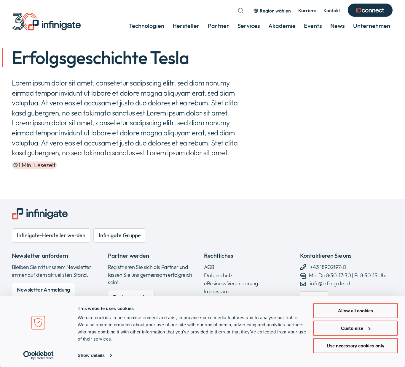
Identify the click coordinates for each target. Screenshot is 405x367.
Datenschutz (218, 275)
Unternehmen (371, 25)
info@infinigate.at (330, 283)
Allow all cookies (355, 310)
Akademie (282, 25)
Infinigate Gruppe (120, 235)
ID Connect (370, 10)
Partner (218, 25)
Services (248, 25)
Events (313, 25)
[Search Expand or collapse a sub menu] (240, 10)
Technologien (146, 25)
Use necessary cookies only (355, 345)
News (337, 25)
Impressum (216, 291)
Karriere (307, 10)
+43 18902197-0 (327, 267)
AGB (209, 267)
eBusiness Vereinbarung (231, 283)
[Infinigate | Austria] (46, 22)
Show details (91, 355)
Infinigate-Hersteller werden (51, 235)
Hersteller (186, 25)
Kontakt (331, 10)
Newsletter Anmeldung (43, 289)
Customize (352, 328)
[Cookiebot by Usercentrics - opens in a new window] (38, 355)
